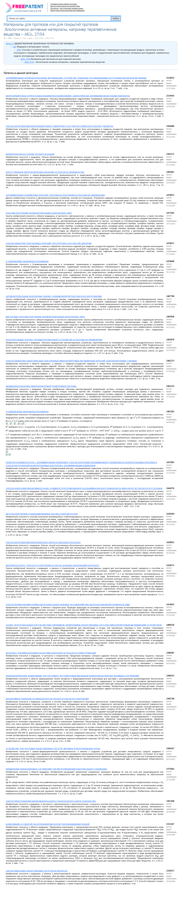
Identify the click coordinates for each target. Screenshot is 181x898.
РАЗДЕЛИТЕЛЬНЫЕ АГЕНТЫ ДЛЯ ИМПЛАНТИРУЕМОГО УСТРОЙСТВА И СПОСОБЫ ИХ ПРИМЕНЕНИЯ (54, 340)
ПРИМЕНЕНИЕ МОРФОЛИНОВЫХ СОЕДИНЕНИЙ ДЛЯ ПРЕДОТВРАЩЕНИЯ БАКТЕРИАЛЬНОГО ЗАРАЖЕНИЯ (56, 769)
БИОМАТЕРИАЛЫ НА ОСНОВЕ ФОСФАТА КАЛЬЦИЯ (30, 154)
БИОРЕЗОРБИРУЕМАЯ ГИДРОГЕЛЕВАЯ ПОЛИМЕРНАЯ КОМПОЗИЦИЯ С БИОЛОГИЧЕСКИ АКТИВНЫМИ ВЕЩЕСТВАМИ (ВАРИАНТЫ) (68, 96)
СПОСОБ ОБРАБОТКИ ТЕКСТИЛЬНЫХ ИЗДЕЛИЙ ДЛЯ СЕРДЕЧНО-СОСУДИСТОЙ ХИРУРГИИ (48, 243)
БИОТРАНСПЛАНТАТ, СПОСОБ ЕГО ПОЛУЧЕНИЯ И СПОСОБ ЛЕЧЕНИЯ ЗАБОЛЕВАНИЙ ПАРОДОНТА (52, 565)
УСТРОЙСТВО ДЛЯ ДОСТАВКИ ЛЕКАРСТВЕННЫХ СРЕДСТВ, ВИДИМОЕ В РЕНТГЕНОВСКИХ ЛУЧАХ (53, 749)
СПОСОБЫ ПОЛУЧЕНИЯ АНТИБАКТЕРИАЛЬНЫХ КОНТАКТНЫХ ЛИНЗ (39, 213)
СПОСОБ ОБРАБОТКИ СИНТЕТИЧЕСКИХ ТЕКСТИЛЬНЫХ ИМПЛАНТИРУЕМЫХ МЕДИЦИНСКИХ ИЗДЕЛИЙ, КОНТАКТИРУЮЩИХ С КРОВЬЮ (71, 361)
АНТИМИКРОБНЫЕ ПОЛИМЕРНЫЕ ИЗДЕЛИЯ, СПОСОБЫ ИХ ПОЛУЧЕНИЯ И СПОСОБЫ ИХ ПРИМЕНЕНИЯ (55, 195)
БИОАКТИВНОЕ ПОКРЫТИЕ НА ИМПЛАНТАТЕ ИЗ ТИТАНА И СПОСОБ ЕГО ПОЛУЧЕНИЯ (47, 699)
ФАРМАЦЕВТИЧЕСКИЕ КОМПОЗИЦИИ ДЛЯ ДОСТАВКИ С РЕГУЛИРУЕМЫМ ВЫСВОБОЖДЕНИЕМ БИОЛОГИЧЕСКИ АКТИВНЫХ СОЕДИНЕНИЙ (72, 676)
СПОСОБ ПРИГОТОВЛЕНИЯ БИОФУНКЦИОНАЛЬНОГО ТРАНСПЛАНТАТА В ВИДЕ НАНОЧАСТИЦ (51, 801)
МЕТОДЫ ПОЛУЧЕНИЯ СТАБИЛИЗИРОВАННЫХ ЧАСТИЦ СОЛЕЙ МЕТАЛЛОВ (42, 514)
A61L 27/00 (39, 38)
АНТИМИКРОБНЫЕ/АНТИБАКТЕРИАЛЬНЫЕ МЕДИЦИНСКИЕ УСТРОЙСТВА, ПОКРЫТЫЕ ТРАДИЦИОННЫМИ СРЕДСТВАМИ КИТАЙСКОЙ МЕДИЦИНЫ (76, 78)
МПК (10, 38)
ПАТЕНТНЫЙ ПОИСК (25, 11)
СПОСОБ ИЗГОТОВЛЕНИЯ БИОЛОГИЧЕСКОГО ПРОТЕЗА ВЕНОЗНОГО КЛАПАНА (43, 542)
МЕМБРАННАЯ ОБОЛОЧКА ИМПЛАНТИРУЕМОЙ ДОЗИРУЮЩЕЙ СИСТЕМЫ (41, 386)
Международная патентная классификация (67, 10)
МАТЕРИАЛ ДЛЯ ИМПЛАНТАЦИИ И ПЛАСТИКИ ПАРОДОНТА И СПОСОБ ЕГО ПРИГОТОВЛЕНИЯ (51, 653)
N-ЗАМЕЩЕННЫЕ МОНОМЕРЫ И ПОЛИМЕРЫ (27, 261)
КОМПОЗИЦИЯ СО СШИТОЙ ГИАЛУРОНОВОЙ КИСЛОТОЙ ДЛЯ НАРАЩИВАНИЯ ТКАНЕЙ (47, 824)
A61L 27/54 (49, 38)
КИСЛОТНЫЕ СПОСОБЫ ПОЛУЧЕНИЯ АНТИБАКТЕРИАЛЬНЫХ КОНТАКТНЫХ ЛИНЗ (45, 317)
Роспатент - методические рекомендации (66, 8)
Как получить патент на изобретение (65, 6)
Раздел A (17, 38)
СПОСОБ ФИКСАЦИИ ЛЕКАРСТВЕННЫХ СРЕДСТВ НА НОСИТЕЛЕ (37, 871)
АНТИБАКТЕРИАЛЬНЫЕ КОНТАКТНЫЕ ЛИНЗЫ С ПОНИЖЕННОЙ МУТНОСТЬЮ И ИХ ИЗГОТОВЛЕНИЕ (54, 296)
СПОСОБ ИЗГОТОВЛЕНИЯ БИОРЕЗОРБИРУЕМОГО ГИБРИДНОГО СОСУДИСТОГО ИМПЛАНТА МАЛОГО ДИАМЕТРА (59, 126)
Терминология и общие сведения (63, 4)
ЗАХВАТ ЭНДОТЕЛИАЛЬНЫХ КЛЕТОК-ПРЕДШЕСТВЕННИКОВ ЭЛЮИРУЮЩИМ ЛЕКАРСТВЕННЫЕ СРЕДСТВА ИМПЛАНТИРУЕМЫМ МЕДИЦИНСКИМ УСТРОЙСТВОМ (84, 625)
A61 (24, 38)
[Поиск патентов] (28, 8)
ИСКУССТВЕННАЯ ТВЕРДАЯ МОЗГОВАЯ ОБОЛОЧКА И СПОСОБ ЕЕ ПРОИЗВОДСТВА (45, 172)
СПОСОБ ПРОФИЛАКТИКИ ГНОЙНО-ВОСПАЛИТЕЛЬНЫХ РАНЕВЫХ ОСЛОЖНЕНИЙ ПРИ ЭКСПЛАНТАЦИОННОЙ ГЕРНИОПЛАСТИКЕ (68, 605)
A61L (30, 38)
